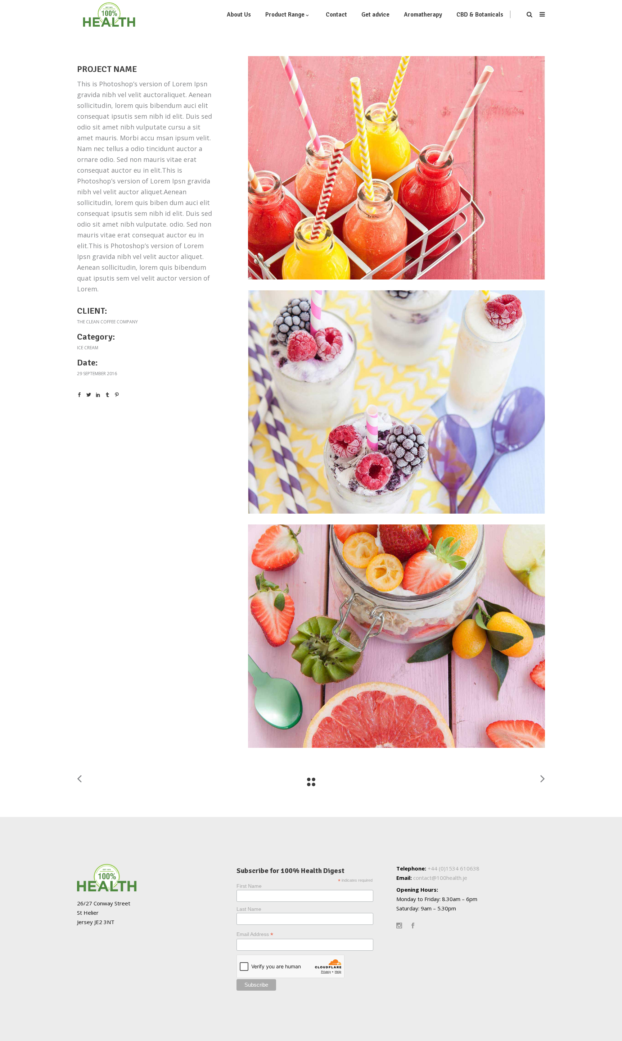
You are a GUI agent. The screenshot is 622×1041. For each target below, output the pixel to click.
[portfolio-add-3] (396, 167)
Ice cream (87, 348)
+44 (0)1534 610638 (453, 868)
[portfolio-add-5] (396, 636)
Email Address (254, 934)
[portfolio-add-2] (396, 402)
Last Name (248, 909)
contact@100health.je (440, 877)
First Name (249, 886)
